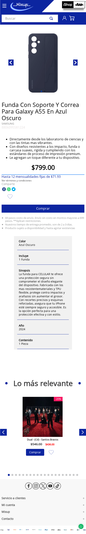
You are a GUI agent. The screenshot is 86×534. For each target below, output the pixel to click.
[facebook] (4, 189)
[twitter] (14, 189)
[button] (17, 180)
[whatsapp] (9, 189)
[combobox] (30, 18)
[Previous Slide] (3, 432)
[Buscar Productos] (52, 18)
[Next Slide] (82, 432)
